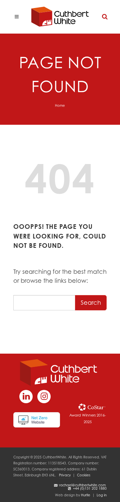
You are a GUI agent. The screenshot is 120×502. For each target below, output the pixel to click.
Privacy (65, 475)
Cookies (83, 475)
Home (60, 105)
